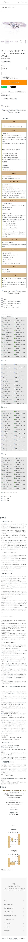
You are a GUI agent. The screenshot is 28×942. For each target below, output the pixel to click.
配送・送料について (8, 904)
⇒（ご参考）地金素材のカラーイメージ (11, 178)
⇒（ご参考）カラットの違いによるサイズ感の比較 (13, 197)
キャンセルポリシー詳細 (6, 570)
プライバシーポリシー (9, 919)
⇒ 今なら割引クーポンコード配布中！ (10, 78)
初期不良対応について (6, 597)
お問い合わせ (7, 930)
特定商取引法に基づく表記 (10, 915)
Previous (1, 24)
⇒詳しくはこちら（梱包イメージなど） (11, 263)
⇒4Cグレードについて (7, 170)
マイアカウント (7, 923)
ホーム (2, 6)
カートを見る (7, 927)
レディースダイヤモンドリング (11, 6)
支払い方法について (8, 912)
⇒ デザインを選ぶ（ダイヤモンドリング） (8, 7)
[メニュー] (26, 2)
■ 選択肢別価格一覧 (5, 95)
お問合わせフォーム (5, 680)
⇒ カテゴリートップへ (6, 314)
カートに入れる (15, 82)
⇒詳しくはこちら (6, 271)
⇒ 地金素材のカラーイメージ (8, 77)
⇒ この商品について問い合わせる (9, 98)
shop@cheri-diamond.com (16, 795)
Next (26, 24)
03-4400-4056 (4, 736)
